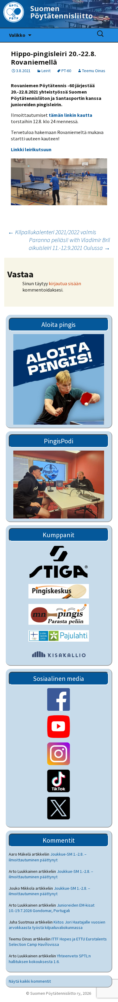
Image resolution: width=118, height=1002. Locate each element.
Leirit (46, 70)
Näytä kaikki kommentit (30, 981)
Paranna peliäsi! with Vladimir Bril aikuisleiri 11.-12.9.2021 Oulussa (69, 243)
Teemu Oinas (93, 70)
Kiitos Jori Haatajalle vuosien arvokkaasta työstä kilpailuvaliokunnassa (57, 924)
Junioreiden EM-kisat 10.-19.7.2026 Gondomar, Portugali (51, 907)
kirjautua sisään (65, 283)
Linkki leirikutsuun (31, 149)
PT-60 (66, 70)
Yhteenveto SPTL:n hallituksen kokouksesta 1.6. (50, 958)
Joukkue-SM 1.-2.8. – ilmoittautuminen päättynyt (48, 856)
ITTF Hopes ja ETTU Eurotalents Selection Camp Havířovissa (58, 941)
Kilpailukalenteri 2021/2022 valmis (52, 232)
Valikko (17, 35)
